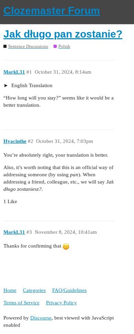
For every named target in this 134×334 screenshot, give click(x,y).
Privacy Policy (61, 302)
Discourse (41, 318)
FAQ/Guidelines (69, 290)
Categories (34, 290)
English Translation (31, 85)
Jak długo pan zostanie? (62, 34)
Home (9, 290)
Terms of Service (21, 302)
